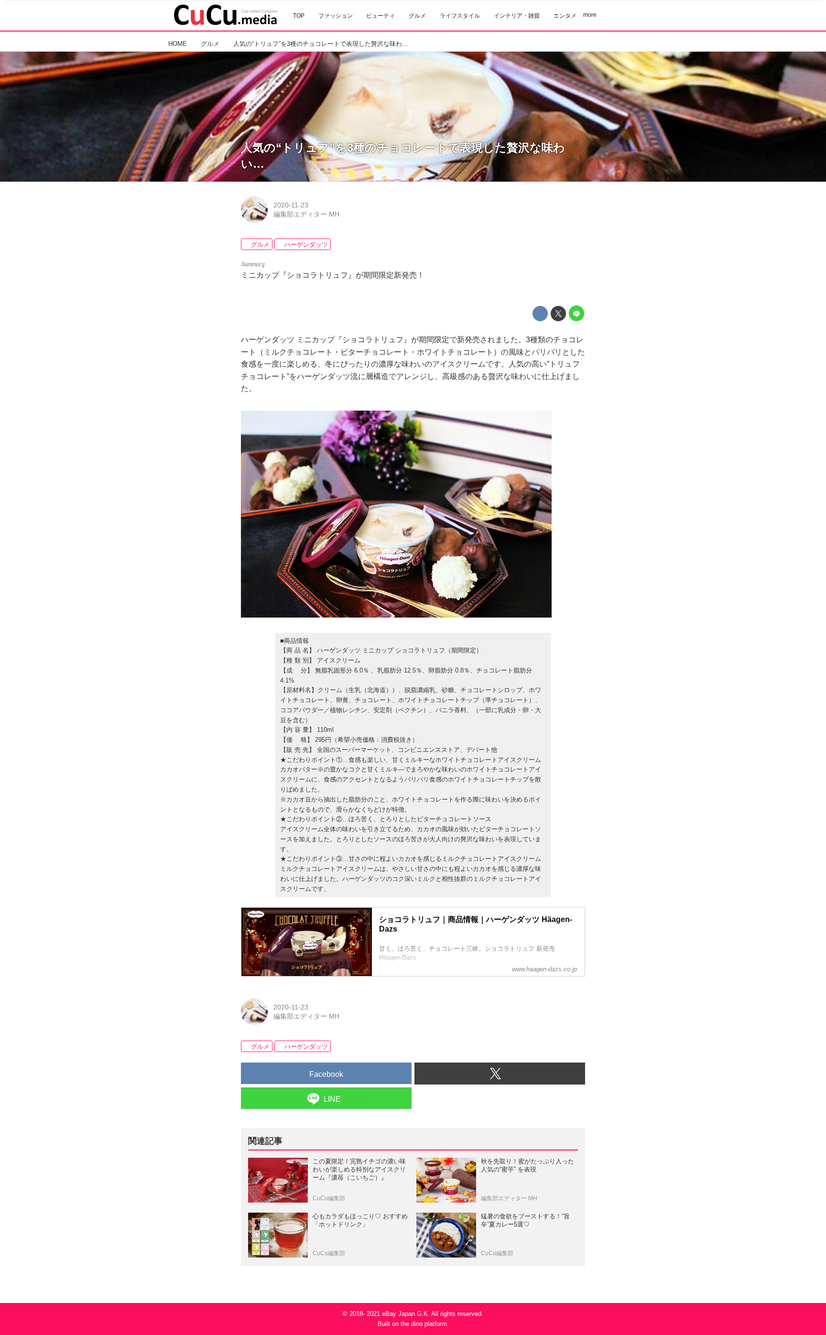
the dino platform (424, 1323)
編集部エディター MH (306, 214)
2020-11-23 (290, 205)
